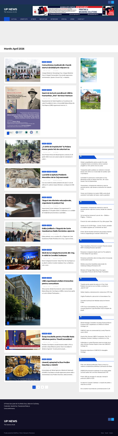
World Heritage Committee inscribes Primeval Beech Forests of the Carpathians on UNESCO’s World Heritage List (96, 324)
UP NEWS (10, 9)
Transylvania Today (93, 241)
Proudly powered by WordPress (11, 433)
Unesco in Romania (92, 318)
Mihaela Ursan (57, 180)
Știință (33, 19)
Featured (49, 61)
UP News (55, 70)
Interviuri (54, 19)
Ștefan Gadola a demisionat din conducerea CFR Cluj (96, 292)
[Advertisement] (59, 33)
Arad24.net (89, 359)
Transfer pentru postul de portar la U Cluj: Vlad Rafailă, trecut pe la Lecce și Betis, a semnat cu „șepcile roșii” (94, 286)
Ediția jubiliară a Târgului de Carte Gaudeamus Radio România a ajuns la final (58, 231)
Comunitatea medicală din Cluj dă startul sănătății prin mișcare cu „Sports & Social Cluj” (56, 67)
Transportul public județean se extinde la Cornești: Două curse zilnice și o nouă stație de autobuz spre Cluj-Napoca (95, 171)
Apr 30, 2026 (46, 70)
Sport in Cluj (90, 279)
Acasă (106, 433)
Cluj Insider (89, 202)
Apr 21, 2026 (46, 368)
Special (64, 19)
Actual (14, 19)
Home (102, 433)
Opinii (72, 19)
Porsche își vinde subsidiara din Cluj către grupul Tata (96, 221)
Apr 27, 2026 (46, 180)
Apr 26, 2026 (46, 234)
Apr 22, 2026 (46, 342)
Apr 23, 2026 (46, 258)
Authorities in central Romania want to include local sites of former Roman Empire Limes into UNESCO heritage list (96, 344)
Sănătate (23, 19)
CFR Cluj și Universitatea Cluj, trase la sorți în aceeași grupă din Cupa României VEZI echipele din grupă (96, 308)
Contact (81, 19)
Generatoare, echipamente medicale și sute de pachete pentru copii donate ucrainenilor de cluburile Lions (96, 187)
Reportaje (43, 19)
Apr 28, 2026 (46, 152)
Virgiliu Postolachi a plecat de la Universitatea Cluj (95, 296)
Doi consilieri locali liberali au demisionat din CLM (95, 388)
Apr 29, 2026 (46, 98)
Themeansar (32, 433)
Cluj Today (89, 157)
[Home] (7, 19)
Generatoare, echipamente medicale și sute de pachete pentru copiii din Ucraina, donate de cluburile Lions (96, 209)
